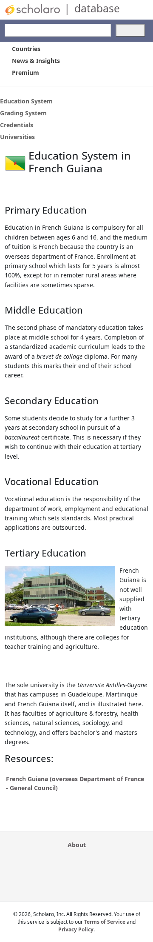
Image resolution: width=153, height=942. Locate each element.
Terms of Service (104, 921)
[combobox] (58, 30)
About (77, 845)
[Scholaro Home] (32, 9)
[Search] (130, 30)
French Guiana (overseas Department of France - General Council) (75, 783)
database (97, 8)
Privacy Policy (76, 929)
